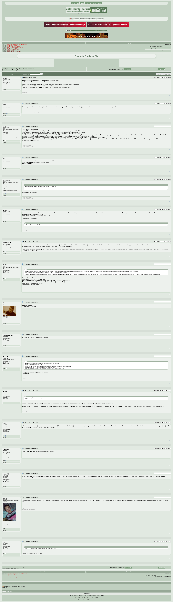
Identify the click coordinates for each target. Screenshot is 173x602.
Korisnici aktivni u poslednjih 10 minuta (11, 583)
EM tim (102, 595)
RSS (93, 13)
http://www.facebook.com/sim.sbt (29, 508)
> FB (125, 69)
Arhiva (92, 597)
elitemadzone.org (5, 68)
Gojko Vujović (87, 595)
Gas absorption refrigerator (29, 306)
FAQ (78, 3)
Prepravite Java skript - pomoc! (13, 46)
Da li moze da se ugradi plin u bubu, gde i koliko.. (17, 44)
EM (95, 597)
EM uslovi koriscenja (73, 595)
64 (165, 50)
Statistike (100, 3)
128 (167, 50)
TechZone (13, 68)
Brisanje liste (168, 44)
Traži (42, 74)
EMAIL (89, 13)
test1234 (23, 586)
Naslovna (73, 3)
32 (163, 50)
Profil (4, 89)
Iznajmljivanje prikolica (98, 599)
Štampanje (165, 74)
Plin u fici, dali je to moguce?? (13, 48)
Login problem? (100, 18)
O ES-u (86, 3)
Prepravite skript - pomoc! (12, 45)
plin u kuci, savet (10, 50)
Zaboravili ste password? (85, 18)
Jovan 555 (27, 548)
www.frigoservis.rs (9, 457)
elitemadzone (83, 13)
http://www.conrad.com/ (68, 249)
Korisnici (94, 3)
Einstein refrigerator (27, 305)
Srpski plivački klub (82, 599)
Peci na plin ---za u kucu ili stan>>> (14, 51)
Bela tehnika (19, 68)
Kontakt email (86, 593)
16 (161, 50)
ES (97, 597)
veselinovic (14, 586)
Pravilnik (82, 3)
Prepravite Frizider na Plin (28, 68)
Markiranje (159, 74)
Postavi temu (162, 69)
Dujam (26, 363)
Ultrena (18, 586)
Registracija (77, 18)
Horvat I (26, 397)
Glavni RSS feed (79, 597)
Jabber (4, 137)
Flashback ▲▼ (94, 18)
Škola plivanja (90, 599)
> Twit (128, 69)
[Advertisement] (86, 63)
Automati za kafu (74, 599)
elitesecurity (76, 13)
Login (72, 18)
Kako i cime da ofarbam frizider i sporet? (15, 47)
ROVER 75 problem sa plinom (13, 49)
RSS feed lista (87, 597)
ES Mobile (97, 13)
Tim (90, 3)
